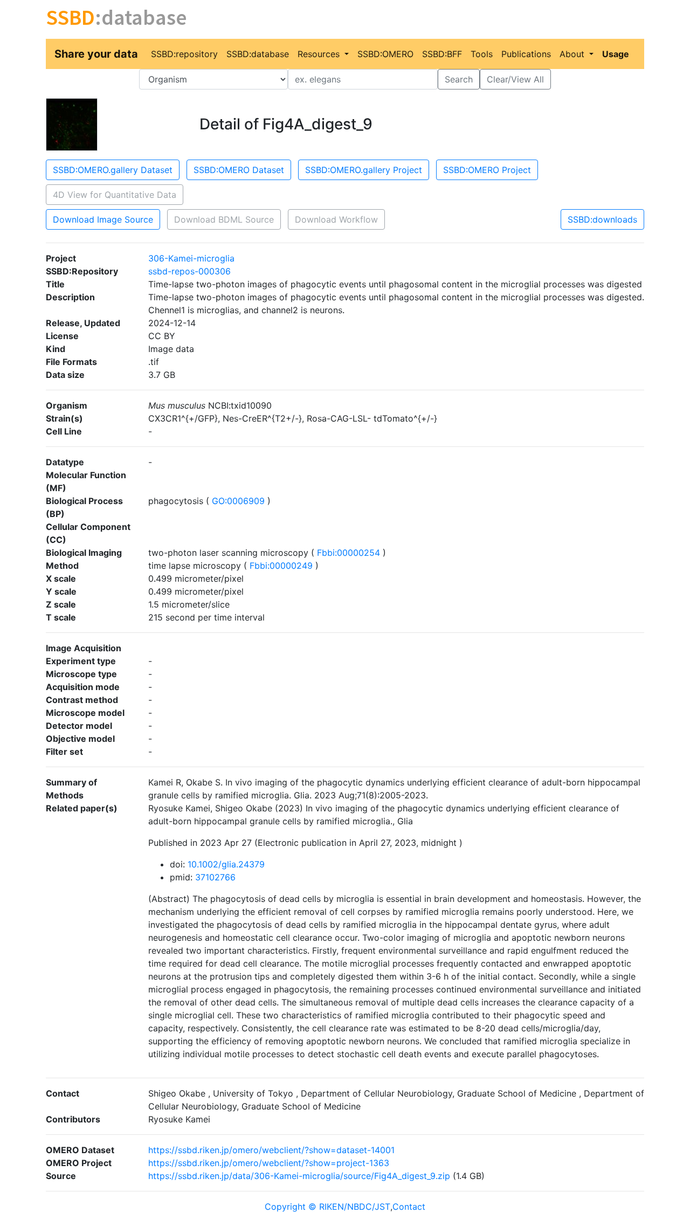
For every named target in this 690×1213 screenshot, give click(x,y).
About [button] (573, 54)
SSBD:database (257, 54)
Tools (482, 54)
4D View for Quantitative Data (114, 194)
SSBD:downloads (602, 219)
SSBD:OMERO (385, 54)
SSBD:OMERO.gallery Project (363, 169)
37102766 (215, 877)
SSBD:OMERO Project (487, 169)
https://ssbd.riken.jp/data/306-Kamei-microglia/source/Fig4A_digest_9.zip (299, 1175)
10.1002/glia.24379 (226, 864)
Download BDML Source (224, 219)
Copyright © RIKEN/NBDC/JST (327, 1206)
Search (459, 79)
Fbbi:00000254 (348, 552)
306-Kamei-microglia (191, 258)
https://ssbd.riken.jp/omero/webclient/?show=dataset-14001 (271, 1150)
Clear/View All (515, 79)
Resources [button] (320, 54)
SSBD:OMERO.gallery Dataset (112, 169)
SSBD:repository (184, 54)
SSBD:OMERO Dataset (239, 169)
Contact (408, 1206)
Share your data (96, 53)
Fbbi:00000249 (281, 565)
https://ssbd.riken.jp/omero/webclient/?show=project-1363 (268, 1162)
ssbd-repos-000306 (189, 271)
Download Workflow (336, 219)
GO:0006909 (238, 500)
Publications (526, 54)
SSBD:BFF (442, 54)
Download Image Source (103, 219)
